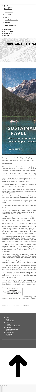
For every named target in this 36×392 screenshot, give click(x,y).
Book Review (10, 305)
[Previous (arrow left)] (0, 389)
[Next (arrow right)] (2, 389)
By (18, 305)
